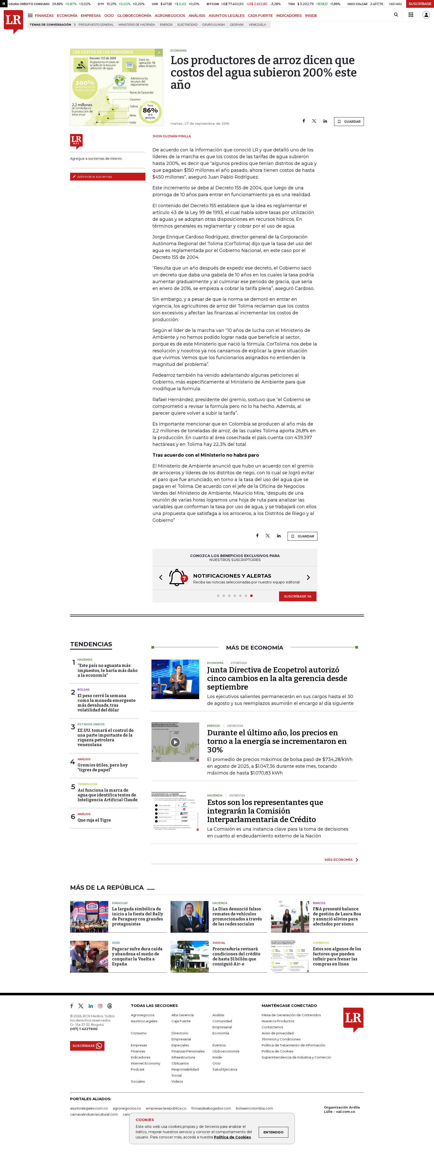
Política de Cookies (232, 1137)
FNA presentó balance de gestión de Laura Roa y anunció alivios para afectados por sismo (337, 916)
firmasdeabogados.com (211, 1108)
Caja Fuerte (181, 1021)
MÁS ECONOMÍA (339, 860)
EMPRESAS (91, 15)
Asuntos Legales (144, 1021)
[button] (159, 578)
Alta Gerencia (183, 1015)
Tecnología (87, 784)
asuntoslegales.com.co (89, 1108)
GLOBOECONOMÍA (134, 15)
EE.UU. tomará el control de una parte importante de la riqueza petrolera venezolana (106, 737)
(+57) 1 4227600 (83, 1029)
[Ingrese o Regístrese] (426, 15)
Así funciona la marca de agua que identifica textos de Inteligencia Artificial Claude (108, 795)
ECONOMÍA (67, 15)
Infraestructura (183, 1057)
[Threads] (111, 1007)
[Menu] (31, 15)
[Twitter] (314, 121)
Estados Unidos (91, 724)
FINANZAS (44, 15)
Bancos (319, 903)
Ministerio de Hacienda (137, 24)
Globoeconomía (225, 1051)
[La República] (13, 22)
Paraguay (120, 903)
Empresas (139, 1045)
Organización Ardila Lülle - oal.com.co (342, 1109)
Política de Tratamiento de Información (293, 1045)
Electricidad (187, 24)
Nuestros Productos (278, 1021)
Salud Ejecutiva (224, 1069)
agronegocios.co (127, 1108)
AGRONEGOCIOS (170, 15)
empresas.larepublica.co (166, 1108)
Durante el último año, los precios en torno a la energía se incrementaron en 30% (277, 741)
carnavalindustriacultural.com (94, 1114)
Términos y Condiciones (281, 1039)
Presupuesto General (96, 24)
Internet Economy (145, 1063)
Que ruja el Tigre (94, 820)
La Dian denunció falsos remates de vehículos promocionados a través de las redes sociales (237, 916)
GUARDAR (352, 121)
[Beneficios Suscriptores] (411, 15)
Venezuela (257, 24)
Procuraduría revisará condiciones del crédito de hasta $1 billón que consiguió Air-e (236, 956)
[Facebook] (304, 121)
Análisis (84, 759)
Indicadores (140, 1057)
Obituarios (180, 1063)
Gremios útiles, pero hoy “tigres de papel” (103, 767)
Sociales (138, 1081)
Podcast (137, 1069)
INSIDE (311, 15)
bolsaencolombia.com (254, 1108)
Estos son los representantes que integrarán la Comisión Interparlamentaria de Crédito (265, 811)
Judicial (218, 943)
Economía (220, 1033)
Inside (217, 1057)
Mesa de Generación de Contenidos (291, 1015)
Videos (177, 1081)
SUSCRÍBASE (420, 4)
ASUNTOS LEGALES (226, 15)
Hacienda (85, 659)
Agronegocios (142, 1015)
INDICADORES (289, 15)
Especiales (180, 1045)
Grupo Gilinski (213, 24)
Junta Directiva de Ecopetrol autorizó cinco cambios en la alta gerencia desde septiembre (277, 678)
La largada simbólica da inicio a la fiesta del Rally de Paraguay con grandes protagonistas (137, 916)
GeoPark (237, 24)
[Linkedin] (325, 121)
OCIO (109, 15)
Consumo (139, 1033)
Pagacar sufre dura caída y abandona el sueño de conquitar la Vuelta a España (137, 956)
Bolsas (84, 689)
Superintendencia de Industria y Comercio (296, 1057)
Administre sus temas (94, 177)
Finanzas (138, 1051)
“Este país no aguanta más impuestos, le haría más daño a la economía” (108, 670)
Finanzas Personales (188, 1051)
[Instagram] (102, 1007)
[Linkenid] (93, 1007)
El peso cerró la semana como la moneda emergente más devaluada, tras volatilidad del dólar (107, 703)
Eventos (219, 1045)
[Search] (396, 14)
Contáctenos (272, 1027)
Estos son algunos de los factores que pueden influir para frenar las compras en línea (337, 956)
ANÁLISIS (197, 15)
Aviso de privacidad (278, 1033)
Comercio (321, 943)
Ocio (116, 943)
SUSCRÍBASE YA (297, 596)
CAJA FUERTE (260, 15)
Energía (166, 24)
